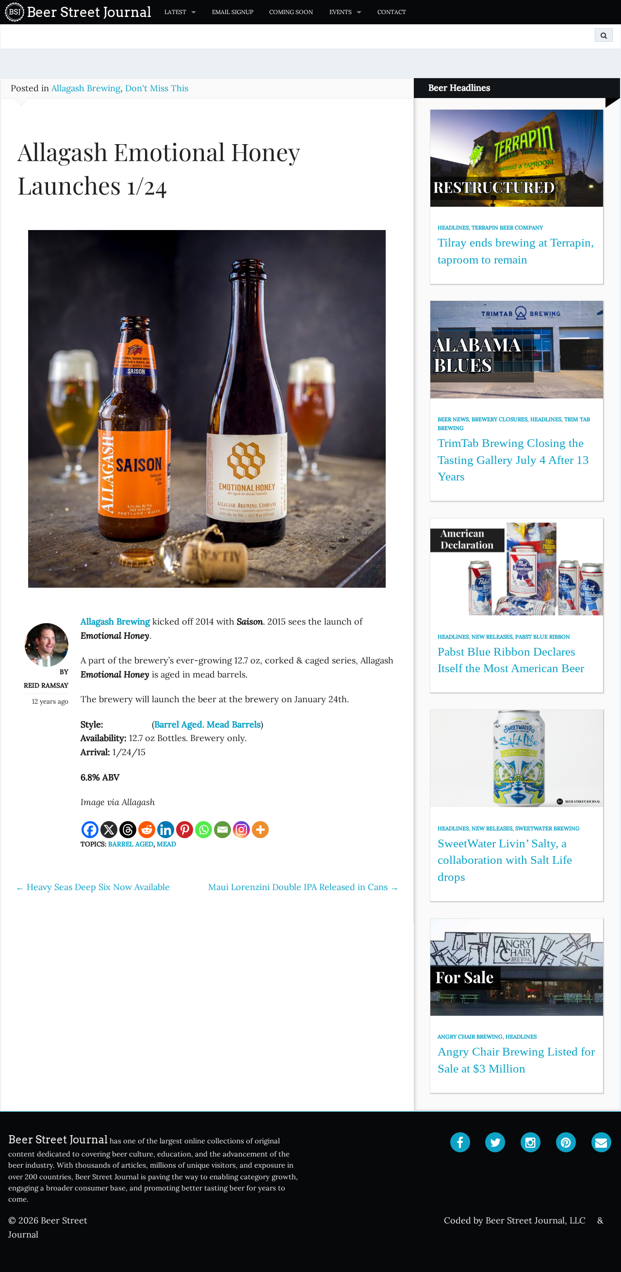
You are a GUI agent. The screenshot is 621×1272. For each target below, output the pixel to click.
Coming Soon (291, 12)
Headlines (453, 227)
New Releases (492, 636)
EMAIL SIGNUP (232, 12)
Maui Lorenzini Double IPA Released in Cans (303, 886)
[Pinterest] (184, 829)
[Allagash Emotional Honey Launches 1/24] (207, 413)
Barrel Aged (130, 844)
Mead (166, 844)
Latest (175, 12)
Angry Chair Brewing (470, 1036)
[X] (108, 829)
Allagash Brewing (85, 88)
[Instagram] (241, 829)
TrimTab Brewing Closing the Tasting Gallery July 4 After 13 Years (513, 459)
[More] (260, 829)
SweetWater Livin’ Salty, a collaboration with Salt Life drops (505, 860)
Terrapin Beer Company (507, 227)
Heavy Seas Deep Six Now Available (93, 886)
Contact (391, 12)
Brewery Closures (499, 419)
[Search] (604, 35)
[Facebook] (90, 829)
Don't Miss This (156, 88)
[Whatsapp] (203, 829)
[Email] (222, 829)
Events (340, 12)
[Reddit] (146, 829)
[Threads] (127, 829)
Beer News (453, 419)
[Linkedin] (165, 829)
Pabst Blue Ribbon (542, 636)
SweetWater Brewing (547, 828)
